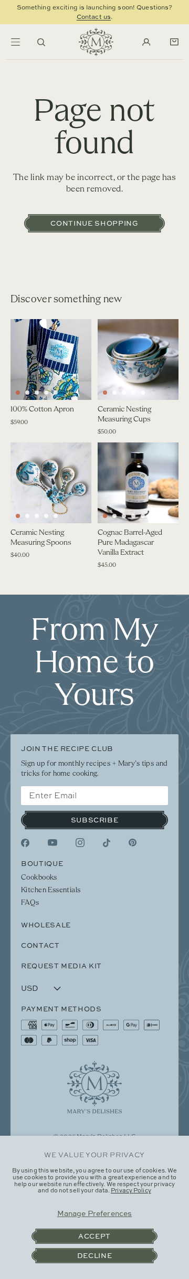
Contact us (94, 16)
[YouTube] (52, 843)
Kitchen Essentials (51, 890)
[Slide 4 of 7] (46, 516)
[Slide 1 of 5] (18, 392)
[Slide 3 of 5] (37, 392)
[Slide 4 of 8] (133, 392)
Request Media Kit (61, 965)
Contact (40, 945)
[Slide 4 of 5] (46, 392)
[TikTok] (106, 843)
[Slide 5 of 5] (56, 392)
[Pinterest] (132, 843)
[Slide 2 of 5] (27, 392)
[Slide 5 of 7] (56, 516)
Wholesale (46, 924)
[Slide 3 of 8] (124, 392)
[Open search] (41, 42)
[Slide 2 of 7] (27, 516)
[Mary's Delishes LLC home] (96, 42)
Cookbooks (39, 878)
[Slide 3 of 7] (37, 516)
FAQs (30, 903)
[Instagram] (80, 843)
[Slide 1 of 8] (105, 392)
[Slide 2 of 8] (114, 392)
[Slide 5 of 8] (143, 392)
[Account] (146, 42)
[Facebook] (25, 843)
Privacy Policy (131, 1190)
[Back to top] (94, 1087)
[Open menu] (15, 42)
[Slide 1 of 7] (18, 516)
